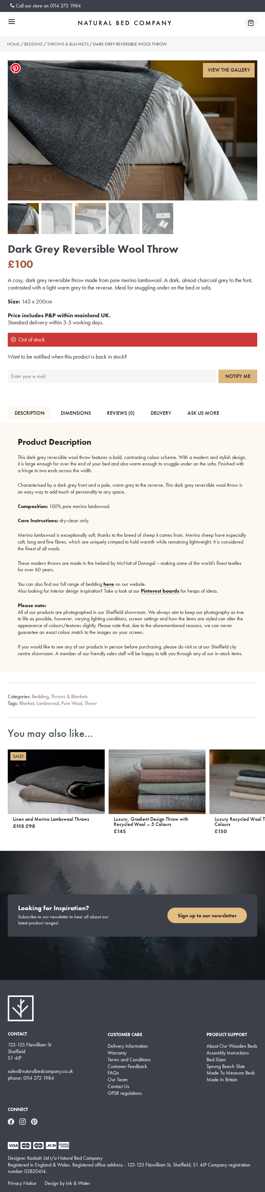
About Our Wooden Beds (232, 1046)
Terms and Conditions (129, 1059)
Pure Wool (71, 703)
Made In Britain (222, 1079)
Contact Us (118, 1086)
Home (13, 44)
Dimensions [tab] (76, 413)
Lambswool (48, 703)
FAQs (113, 1073)
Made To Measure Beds (231, 1073)
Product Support (227, 1034)
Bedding (33, 44)
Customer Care (125, 1034)
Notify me (237, 376)
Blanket (26, 703)
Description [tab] (30, 413)
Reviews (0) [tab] (120, 413)
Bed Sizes (216, 1059)
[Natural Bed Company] (124, 23)
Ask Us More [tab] (203, 413)
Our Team (118, 1079)
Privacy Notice (22, 1183)
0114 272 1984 (65, 5)
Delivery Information (128, 1046)
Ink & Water (78, 1183)
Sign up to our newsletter (207, 915)
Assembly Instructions (228, 1053)
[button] (229, 70)
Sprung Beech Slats (226, 1066)
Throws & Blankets (68, 44)
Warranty (117, 1053)
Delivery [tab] (161, 413)
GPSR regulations (125, 1093)
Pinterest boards (160, 590)
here (108, 584)
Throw (91, 703)
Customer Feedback (127, 1066)
